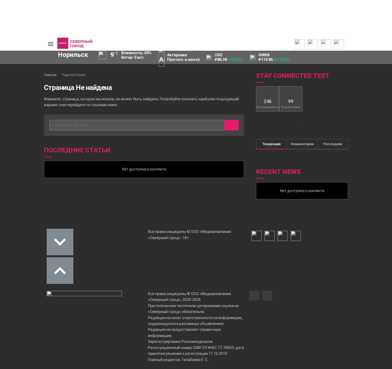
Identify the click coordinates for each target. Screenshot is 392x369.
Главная (50, 75)
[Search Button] (32, 128)
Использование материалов (19, 92)
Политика (14, 84)
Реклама (13, 74)
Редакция (14, 68)
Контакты (14, 79)
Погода (12, 100)
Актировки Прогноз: (183, 57)
